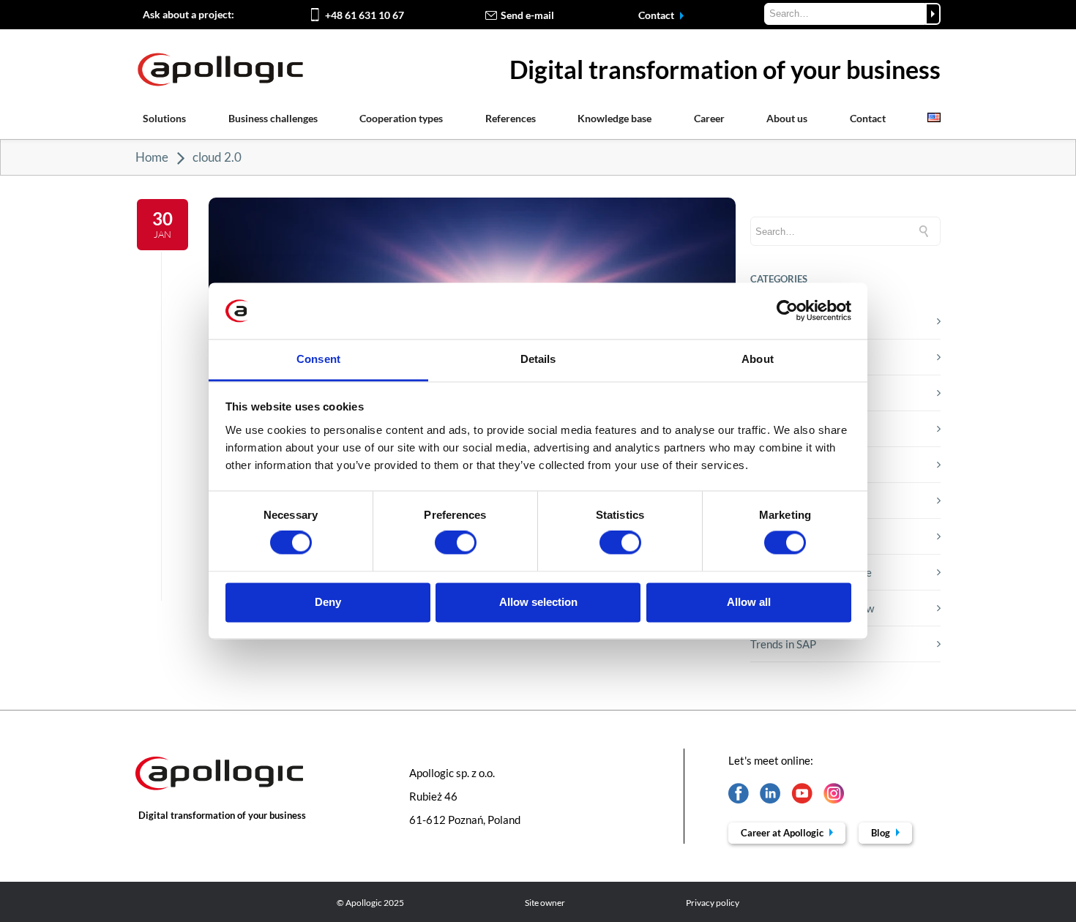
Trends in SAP (783, 644)
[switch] (456, 543)
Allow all (749, 602)
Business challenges (273, 118)
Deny (328, 602)
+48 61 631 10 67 (364, 15)
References (510, 118)
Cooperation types (401, 118)
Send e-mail (527, 15)
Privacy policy (712, 902)
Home (151, 157)
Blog (881, 833)
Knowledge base (614, 118)
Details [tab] (538, 359)
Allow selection (538, 602)
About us (786, 118)
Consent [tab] (318, 359)
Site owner (545, 902)
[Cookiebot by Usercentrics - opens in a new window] (787, 311)
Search (933, 14)
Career (709, 118)
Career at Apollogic (783, 833)
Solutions (164, 118)
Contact (657, 15)
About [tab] (757, 359)
